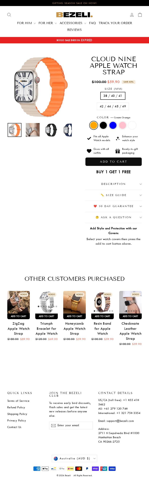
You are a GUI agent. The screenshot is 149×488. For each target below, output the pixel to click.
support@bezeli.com (120, 421)
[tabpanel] (18, 302)
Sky (132, 125)
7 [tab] (26, 306)
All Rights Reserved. (83, 475)
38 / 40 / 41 (112, 96)
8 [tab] (28, 306)
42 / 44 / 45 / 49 (113, 106)
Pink (122, 125)
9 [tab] (18, 311)
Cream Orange (94, 125)
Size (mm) (114, 89)
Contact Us (14, 427)
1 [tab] (11, 306)
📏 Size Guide (113, 195)
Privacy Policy (16, 420)
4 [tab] (18, 306)
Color (113, 117)
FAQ (92, 23)
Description (113, 184)
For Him (25, 23)
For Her (46, 23)
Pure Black (103, 125)
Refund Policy (16, 407)
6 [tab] (23, 306)
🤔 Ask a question (114, 217)
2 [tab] (13, 306)
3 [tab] (16, 306)
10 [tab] (21, 311)
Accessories (71, 23)
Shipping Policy (17, 414)
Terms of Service (18, 401)
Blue (113, 125)
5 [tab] (21, 306)
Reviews (74, 30)
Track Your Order (115, 23)
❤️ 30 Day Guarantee (114, 206)
